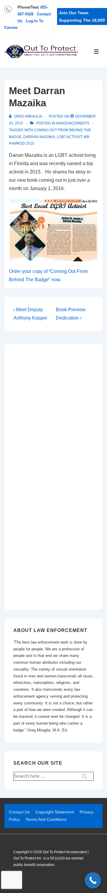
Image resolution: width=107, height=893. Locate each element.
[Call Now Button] (93, 880)
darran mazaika (39, 137)
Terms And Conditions (46, 819)
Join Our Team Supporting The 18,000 (82, 16)
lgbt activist (69, 137)
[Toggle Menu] (96, 51)
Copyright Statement (54, 812)
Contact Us (19, 812)
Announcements (72, 123)
